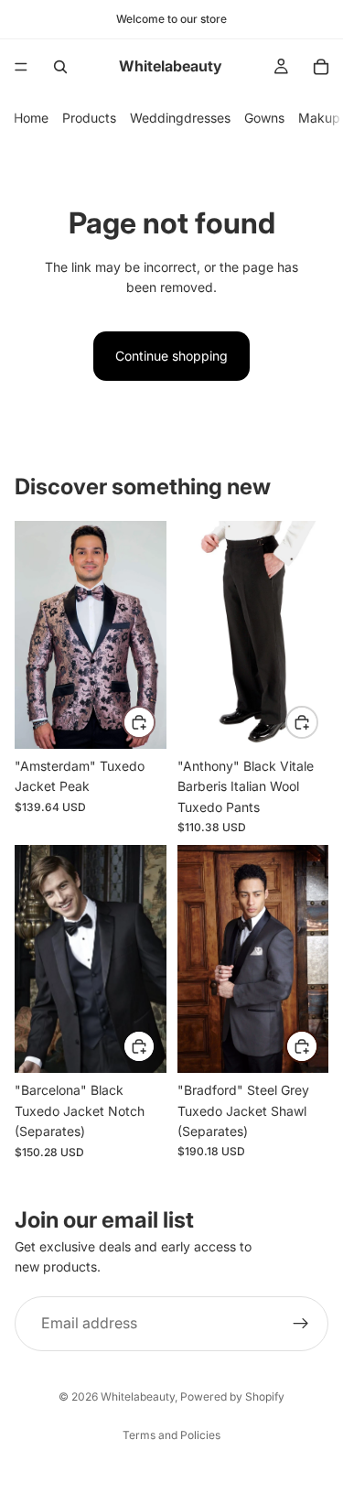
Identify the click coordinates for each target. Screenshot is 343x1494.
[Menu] (21, 67)
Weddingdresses (180, 117)
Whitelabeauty (138, 1396)
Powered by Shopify (232, 1396)
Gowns (264, 117)
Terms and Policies (171, 1435)
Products (89, 117)
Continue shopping (171, 355)
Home (31, 117)
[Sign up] (301, 1323)
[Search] (60, 67)
